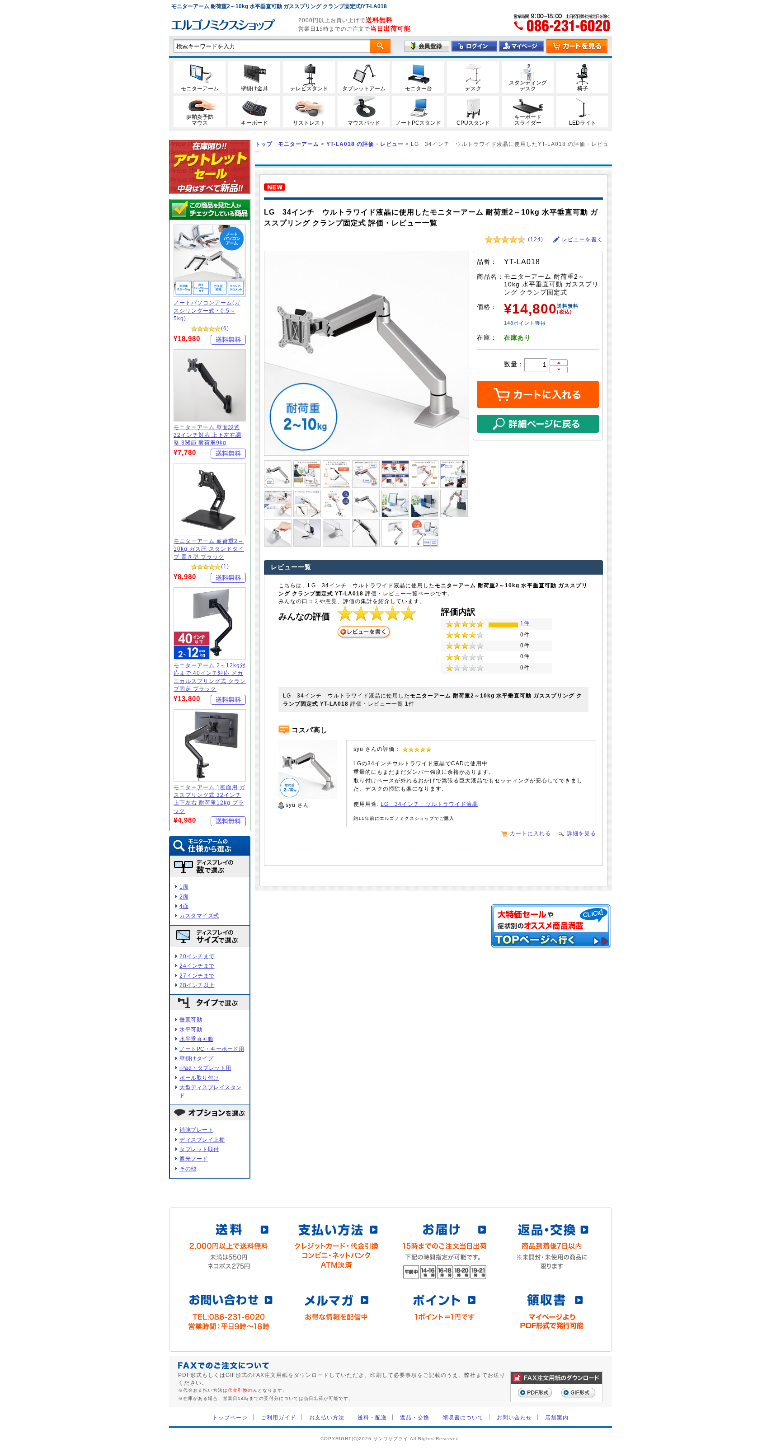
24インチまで (197, 966)
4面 (183, 906)
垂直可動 (190, 1019)
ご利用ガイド (278, 1417)
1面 (183, 887)
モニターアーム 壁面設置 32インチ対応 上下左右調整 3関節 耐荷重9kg (207, 435)
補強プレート (196, 1130)
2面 (183, 896)
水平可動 (190, 1029)
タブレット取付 (199, 1149)
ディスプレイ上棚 (202, 1139)
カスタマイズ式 (199, 915)
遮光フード (193, 1158)
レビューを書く (582, 239)
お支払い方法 (326, 1417)
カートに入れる (530, 833)
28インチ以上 (197, 985)
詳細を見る (581, 833)
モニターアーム (298, 144)
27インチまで (197, 975)
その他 (188, 1168)
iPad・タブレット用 (205, 1068)
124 (535, 239)
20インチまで (197, 956)
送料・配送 (372, 1417)
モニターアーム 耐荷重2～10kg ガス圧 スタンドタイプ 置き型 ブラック (209, 549)
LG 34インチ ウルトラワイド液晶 (429, 804)
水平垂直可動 (196, 1039)
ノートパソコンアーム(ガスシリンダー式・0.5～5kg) (207, 310)
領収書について (463, 1417)
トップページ (230, 1417)
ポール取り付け (199, 1078)
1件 (525, 623)
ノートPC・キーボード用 (211, 1049)
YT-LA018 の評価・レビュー (365, 144)
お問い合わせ (514, 1417)
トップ (264, 144)
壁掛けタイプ (196, 1058)
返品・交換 (414, 1417)
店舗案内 (557, 1417)
